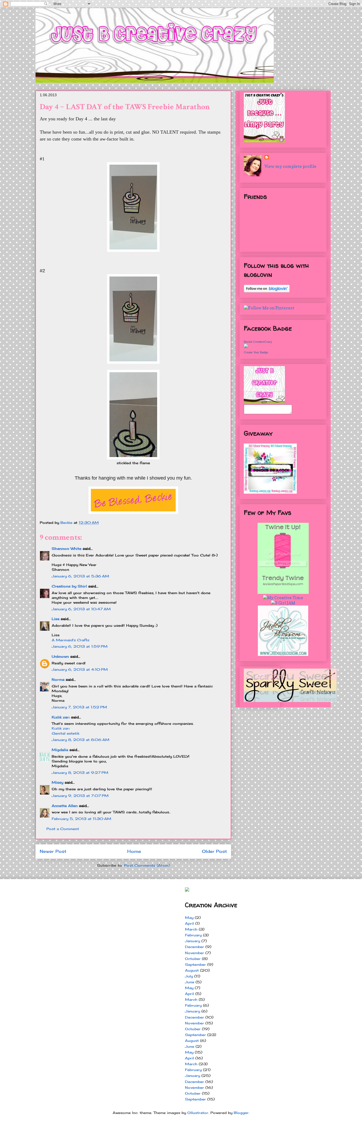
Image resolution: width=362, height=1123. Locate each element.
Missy (57, 782)
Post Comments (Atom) (147, 865)
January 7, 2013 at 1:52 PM (79, 707)
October (193, 959)
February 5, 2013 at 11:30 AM (81, 819)
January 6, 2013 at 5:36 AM (80, 576)
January (192, 941)
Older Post (214, 851)
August (192, 970)
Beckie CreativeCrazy (258, 341)
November (194, 953)
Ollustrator (197, 1113)
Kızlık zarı (61, 717)
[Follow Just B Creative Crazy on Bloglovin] (267, 290)
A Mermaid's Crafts (70, 640)
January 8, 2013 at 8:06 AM (80, 740)
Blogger (241, 1113)
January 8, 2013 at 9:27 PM (80, 772)
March (191, 929)
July (189, 976)
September (195, 964)
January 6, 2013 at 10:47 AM (81, 609)
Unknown (60, 656)
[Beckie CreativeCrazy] (246, 346)
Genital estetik (65, 733)
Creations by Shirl (69, 586)
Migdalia (60, 750)
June (189, 982)
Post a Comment (62, 829)
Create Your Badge (256, 352)
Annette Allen (65, 806)
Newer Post (53, 851)
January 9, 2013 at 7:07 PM (80, 795)
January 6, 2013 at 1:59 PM (80, 646)
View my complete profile (290, 166)
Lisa (55, 619)
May (189, 917)
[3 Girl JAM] (283, 603)
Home (134, 851)
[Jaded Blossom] (283, 654)
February (193, 935)
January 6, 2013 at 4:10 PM (80, 669)
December (194, 947)
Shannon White (66, 548)
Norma (58, 679)
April (189, 923)
